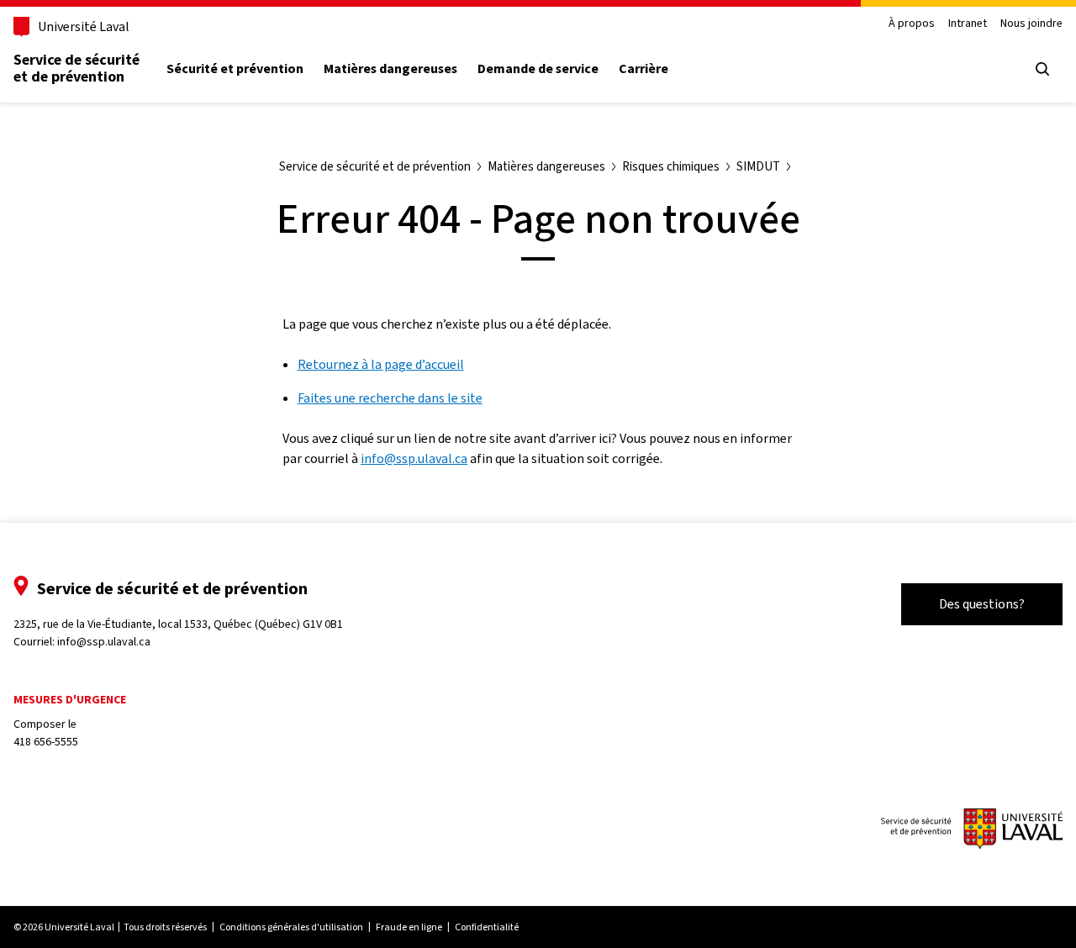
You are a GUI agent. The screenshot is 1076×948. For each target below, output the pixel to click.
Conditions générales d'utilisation (291, 927)
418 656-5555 (45, 742)
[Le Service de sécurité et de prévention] (972, 830)
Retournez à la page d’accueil (381, 364)
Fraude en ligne (409, 927)
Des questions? (982, 604)
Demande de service (538, 69)
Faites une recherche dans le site (390, 398)
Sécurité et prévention (234, 69)
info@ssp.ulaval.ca (414, 458)
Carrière (643, 69)
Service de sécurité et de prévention (76, 68)
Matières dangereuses (390, 69)
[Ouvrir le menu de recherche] (1042, 69)
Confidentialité (487, 927)
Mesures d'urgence (69, 700)
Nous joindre (1031, 24)
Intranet (967, 24)
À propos (912, 24)
